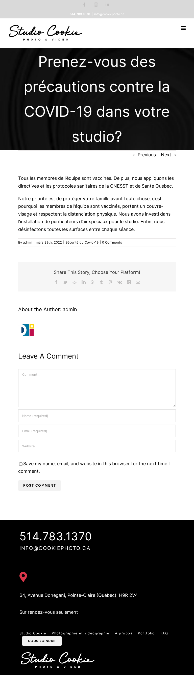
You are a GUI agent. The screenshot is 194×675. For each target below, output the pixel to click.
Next (166, 154)
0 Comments (112, 242)
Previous (147, 154)
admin (27, 242)
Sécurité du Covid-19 (82, 242)
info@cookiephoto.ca (109, 14)
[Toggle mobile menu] (183, 28)
